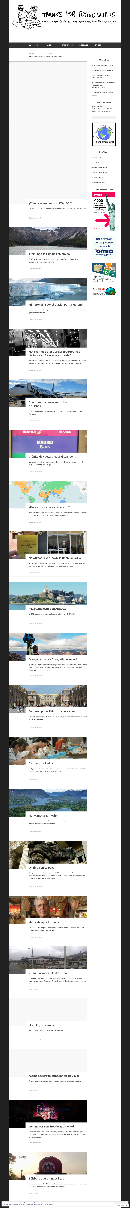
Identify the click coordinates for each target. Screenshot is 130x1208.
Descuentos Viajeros (64, 45)
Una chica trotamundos (99, 172)
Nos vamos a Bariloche (43, 815)
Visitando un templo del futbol (48, 973)
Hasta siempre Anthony (44, 922)
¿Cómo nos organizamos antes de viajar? (55, 1076)
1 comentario (33, 989)
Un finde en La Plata (42, 867)
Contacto (96, 45)
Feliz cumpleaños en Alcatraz (47, 609)
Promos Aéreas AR (98, 177)
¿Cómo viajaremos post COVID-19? (51, 203)
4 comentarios (33, 1090)
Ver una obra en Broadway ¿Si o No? (51, 1126)
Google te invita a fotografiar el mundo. (54, 659)
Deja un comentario (35, 218)
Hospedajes (83, 45)
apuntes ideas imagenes (99, 167)
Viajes (48, 45)
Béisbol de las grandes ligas (46, 1178)
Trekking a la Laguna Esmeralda (49, 254)
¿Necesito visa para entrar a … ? (49, 507)
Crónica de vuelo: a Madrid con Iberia (52, 457)
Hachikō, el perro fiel (42, 1025)
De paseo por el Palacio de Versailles (52, 711)
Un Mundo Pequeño (98, 182)
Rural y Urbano (97, 157)
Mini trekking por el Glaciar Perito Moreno (56, 304)
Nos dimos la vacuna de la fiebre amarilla (55, 558)
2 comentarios (33, 779)
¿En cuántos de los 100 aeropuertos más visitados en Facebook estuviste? (54, 353)
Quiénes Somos (35, 45)
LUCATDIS (95, 162)
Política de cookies (49, 1204)
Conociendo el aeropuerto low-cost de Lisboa (51, 404)
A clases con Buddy (41, 763)
